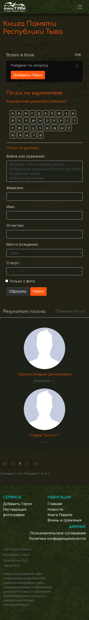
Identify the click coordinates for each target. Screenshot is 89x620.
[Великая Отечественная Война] (44, 164)
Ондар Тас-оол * (44, 435)
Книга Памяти (60, 515)
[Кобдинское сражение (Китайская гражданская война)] (44, 169)
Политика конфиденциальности (57, 538)
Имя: (10, 207)
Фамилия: (15, 188)
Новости (55, 509)
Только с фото (22, 281)
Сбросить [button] (17, 291)
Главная (55, 504)
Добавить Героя (27, 75)
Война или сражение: (25, 156)
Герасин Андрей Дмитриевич (44, 374)
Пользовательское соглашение (58, 533)
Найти (38, 291)
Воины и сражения (65, 520)
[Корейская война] (44, 173)
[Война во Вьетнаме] (44, 178)
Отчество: (15, 225)
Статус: (13, 263)
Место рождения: (22, 244)
